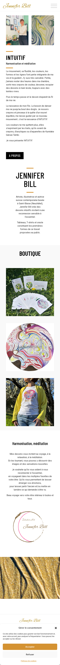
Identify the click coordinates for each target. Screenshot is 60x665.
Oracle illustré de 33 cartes (30, 292)
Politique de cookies (28, 661)
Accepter (30, 647)
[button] (55, 628)
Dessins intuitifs (30, 347)
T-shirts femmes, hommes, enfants (30, 402)
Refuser (30, 654)
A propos (15, 155)
